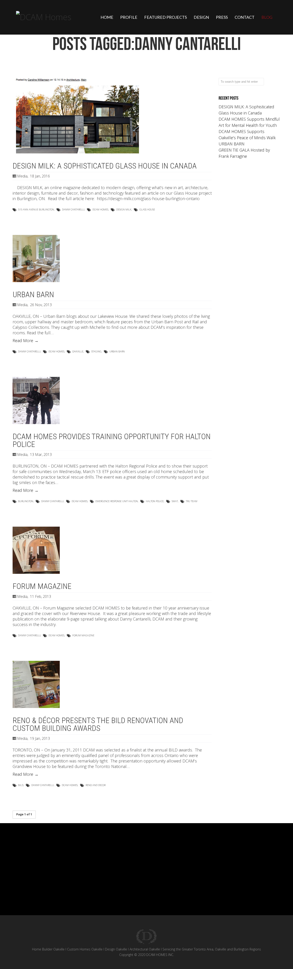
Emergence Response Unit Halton (116, 501)
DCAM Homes (100, 209)
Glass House (147, 209)
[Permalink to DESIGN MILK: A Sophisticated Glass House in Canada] (77, 152)
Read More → (25, 340)
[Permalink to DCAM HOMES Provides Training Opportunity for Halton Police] (36, 422)
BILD (20, 785)
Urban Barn (117, 351)
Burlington (25, 501)
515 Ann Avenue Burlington (36, 209)
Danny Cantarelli (73, 209)
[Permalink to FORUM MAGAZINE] (36, 572)
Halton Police (155, 501)
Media (22, 176)
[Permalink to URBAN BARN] (36, 280)
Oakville (77, 351)
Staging (96, 351)
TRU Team (191, 501)
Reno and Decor (96, 785)
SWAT (175, 501)
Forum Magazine (83, 635)
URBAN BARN (231, 144)
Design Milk (123, 209)
